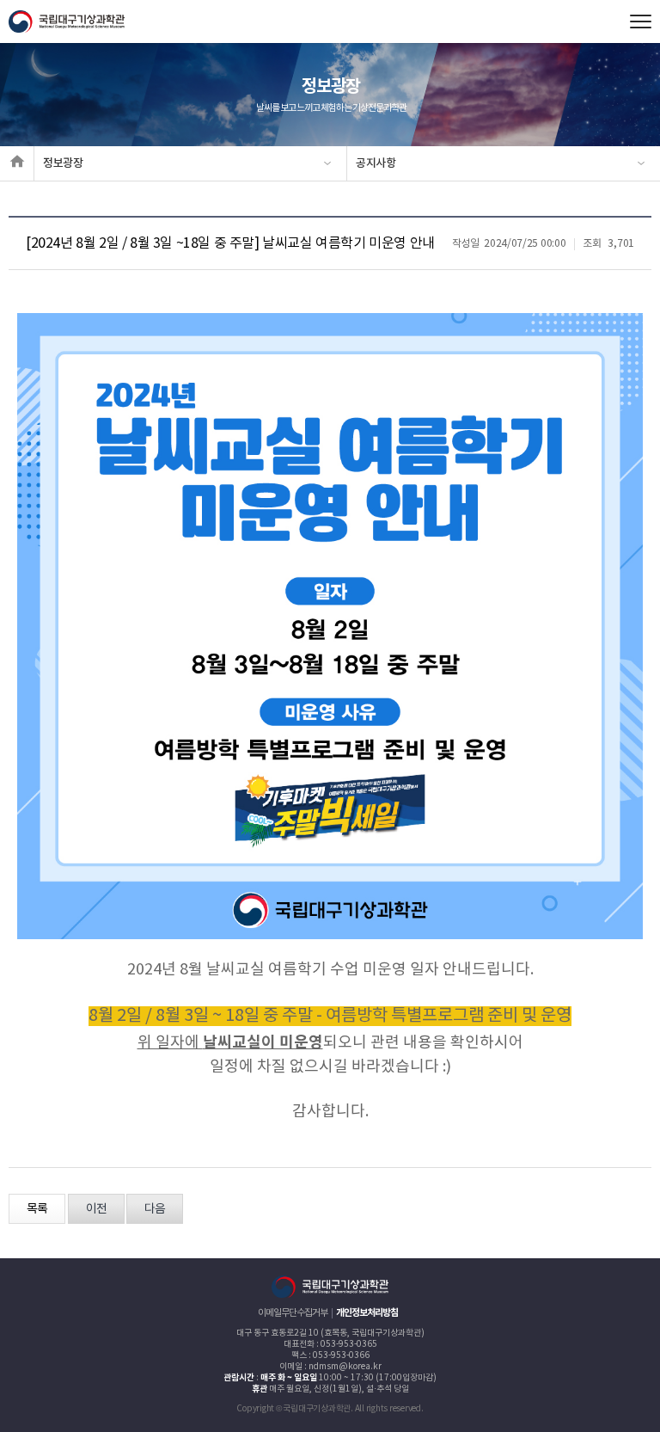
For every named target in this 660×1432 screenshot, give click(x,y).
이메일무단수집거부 (292, 1312)
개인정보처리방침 (367, 1312)
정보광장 (63, 163)
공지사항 (376, 163)
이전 (96, 1209)
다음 (154, 1209)
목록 (37, 1209)
